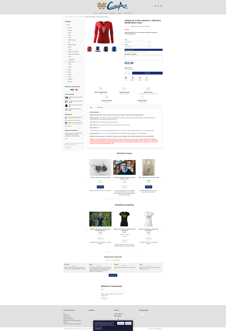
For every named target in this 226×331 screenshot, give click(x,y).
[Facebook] (115, 319)
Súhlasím (128, 323)
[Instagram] (118, 319)
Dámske (69, 27)
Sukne (69, 35)
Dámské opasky (72, 40)
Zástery (70, 67)
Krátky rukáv (72, 59)
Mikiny (69, 32)
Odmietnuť (120, 323)
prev (87, 178)
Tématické (70, 79)
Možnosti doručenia (129, 69)
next (162, 178)
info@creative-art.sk (118, 313)
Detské (69, 72)
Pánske (69, 69)
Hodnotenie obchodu (113, 257)
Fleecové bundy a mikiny (74, 54)
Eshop (68, 24)
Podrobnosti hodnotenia (144, 26)
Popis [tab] (91, 107)
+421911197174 (117, 315)
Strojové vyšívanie (67, 317)
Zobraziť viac (113, 275)
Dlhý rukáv (71, 61)
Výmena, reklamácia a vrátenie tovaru (72, 324)
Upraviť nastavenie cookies (92, 328)
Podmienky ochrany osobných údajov (72, 320)
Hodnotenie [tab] (100, 107)
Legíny (69, 49)
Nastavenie (98, 328)
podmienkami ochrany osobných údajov (74, 144)
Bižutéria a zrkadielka (73, 51)
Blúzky (69, 47)
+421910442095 (117, 316)
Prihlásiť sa (68, 147)
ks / (142, 314)
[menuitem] (95, 13)
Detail (124, 186)
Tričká (69, 56)
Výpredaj (70, 81)
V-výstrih (122, 234)
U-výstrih (127, 234)
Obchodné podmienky (68, 318)
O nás (64, 313)
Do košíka (148, 73)
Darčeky (70, 76)
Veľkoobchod (66, 315)
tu (114, 325)
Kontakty (65, 322)
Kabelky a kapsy (72, 44)
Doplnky (70, 74)
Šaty (69, 42)
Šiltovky (70, 30)
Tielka (70, 64)
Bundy (69, 37)
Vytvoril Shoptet (154, 328)
